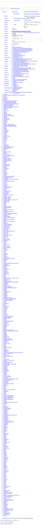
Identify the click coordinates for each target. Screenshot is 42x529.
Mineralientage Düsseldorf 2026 (21, 31)
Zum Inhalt (2, 6)
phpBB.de (11, 521)
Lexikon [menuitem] (25, 11)
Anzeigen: (14, 38)
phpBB (6, 520)
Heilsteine (31, 518)
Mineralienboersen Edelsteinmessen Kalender (32, 32)
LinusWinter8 (20, 35)
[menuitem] (6, 16)
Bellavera (14, 32)
